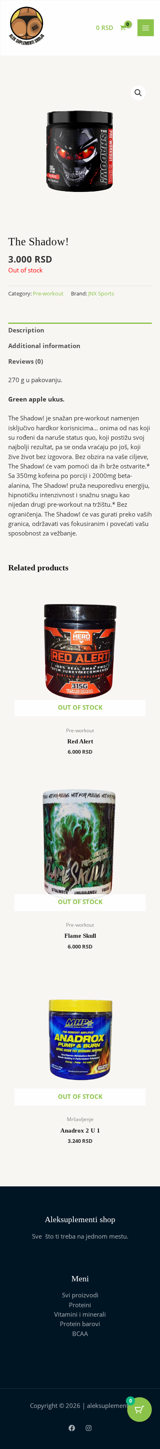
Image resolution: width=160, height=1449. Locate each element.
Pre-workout (48, 293)
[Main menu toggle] (145, 27)
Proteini (80, 1305)
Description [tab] (26, 330)
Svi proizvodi (80, 1295)
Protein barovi (80, 1324)
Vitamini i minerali (80, 1314)
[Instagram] (88, 1428)
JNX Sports (101, 293)
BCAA (80, 1333)
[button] (138, 92)
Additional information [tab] (44, 345)
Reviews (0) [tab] (25, 361)
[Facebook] (72, 1428)
